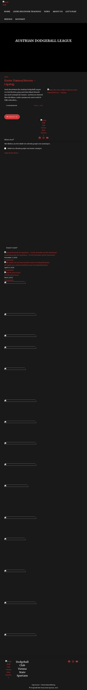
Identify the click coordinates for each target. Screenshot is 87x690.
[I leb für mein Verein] (12, 273)
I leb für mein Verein (11, 275)
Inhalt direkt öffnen (11, 153)
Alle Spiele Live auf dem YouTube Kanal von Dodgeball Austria (26, 265)
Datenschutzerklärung (48, 685)
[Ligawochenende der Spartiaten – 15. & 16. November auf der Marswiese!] (30, 252)
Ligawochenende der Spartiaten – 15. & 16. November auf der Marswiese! (29, 255)
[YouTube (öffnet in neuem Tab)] (84, 3)
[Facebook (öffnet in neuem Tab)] (79, 3)
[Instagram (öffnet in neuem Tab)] (81, 3)
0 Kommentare (11, 105)
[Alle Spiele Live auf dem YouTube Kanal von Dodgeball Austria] (26, 263)
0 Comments (8, 260)
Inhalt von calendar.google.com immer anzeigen (24, 148)
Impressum (35, 685)
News (6, 77)
